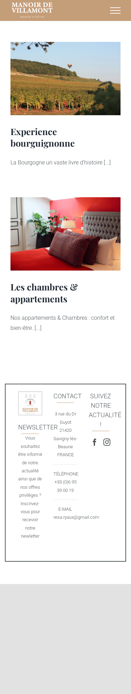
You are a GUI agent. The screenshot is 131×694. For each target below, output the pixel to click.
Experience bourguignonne (65, 78)
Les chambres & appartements (65, 234)
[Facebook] (94, 442)
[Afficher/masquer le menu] (115, 10)
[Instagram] (106, 442)
